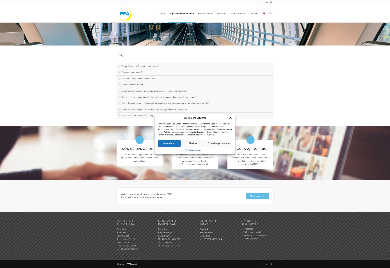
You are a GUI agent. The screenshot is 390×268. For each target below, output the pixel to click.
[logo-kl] (125, 13)
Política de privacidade (254, 232)
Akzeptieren (169, 143)
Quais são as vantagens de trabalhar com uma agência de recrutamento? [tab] (154, 109)
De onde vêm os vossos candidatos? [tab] (138, 78)
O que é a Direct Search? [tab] (133, 85)
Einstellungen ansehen (219, 143)
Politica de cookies (252, 239)
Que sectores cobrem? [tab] (132, 72)
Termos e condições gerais (256, 235)
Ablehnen (193, 143)
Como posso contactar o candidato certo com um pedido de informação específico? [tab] (159, 97)
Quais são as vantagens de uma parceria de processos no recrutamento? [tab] (154, 91)
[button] (230, 117)
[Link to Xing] (271, 2)
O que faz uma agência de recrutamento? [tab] (140, 66)
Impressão (248, 229)
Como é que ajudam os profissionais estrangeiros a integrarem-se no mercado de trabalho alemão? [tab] (165, 103)
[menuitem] (162, 13)
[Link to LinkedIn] (266, 2)
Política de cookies (193, 150)
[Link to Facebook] (262, 2)
